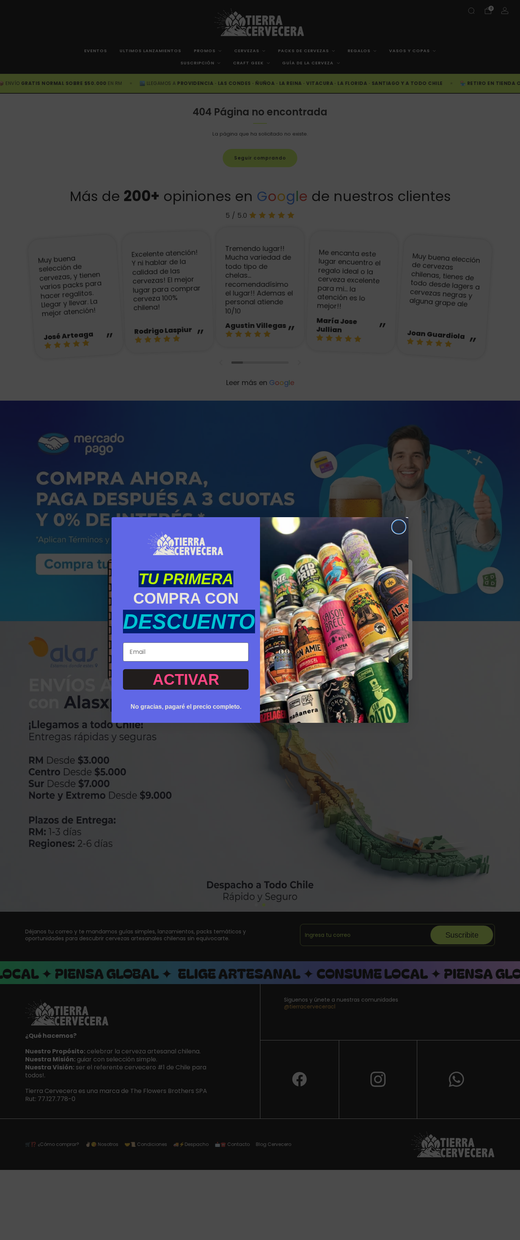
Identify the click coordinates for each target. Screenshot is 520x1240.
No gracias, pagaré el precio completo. (186, 706)
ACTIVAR (186, 679)
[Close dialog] (398, 527)
